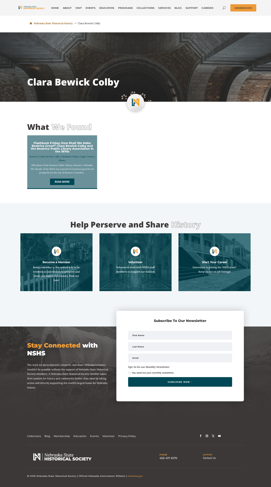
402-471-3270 (168, 458)
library (62, 160)
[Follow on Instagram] (206, 435)
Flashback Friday (70, 156)
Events (94, 436)
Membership (62, 436)
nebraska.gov (135, 476)
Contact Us (209, 458)
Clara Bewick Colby (50, 156)
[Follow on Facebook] (200, 435)
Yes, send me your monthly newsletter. (153, 372)
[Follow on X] (213, 435)
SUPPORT (208, 455)
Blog (47, 436)
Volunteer (108, 436)
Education (80, 436)
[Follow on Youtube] (219, 435)
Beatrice (33, 156)
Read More (62, 181)
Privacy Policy (127, 436)
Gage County (87, 156)
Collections (34, 436)
